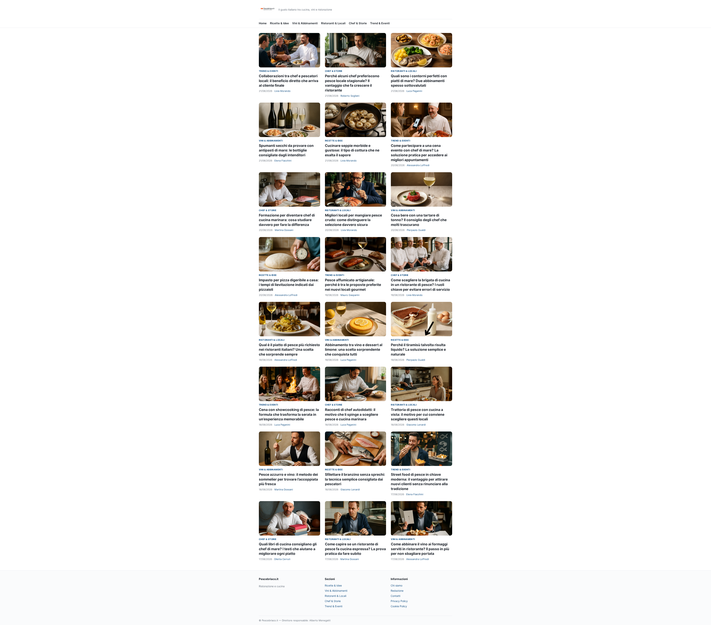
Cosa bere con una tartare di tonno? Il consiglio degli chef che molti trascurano (419, 220)
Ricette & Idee (279, 23)
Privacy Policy (399, 601)
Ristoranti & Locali (333, 23)
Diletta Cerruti (282, 559)
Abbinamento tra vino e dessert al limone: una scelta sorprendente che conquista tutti (353, 349)
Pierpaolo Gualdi (416, 230)
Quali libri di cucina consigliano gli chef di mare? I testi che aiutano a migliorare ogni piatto (288, 549)
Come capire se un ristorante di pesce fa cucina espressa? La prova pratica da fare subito (355, 549)
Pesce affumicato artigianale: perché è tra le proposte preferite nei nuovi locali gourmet (353, 285)
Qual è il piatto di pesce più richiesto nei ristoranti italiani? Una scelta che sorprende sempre (289, 349)
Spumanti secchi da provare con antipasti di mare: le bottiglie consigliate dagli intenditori (286, 150)
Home (263, 23)
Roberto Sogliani (350, 95)
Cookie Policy (399, 606)
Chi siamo (396, 585)
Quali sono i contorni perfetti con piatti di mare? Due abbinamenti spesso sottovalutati (419, 81)
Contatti (395, 595)
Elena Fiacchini (282, 160)
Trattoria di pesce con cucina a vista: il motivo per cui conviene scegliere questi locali (417, 414)
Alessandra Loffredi (418, 165)
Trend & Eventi (380, 23)
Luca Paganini (414, 90)
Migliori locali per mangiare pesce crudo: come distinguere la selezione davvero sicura (353, 220)
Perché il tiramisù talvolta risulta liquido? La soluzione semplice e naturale (418, 349)
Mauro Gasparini (350, 295)
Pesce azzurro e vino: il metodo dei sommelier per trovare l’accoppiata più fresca (288, 479)
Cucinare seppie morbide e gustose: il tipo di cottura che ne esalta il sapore (352, 150)
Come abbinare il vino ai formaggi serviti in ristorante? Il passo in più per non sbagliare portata (420, 549)
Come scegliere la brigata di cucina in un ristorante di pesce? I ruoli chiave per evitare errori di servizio (420, 285)
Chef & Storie (358, 23)
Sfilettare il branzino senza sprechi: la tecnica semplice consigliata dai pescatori (355, 479)
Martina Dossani (284, 230)
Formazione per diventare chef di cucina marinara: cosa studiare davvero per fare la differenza (287, 220)
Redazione (397, 590)
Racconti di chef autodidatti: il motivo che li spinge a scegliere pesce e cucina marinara (351, 414)
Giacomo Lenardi (416, 424)
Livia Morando (282, 90)
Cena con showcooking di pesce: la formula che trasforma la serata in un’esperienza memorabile (289, 414)
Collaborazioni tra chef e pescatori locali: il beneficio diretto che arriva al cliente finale (288, 81)
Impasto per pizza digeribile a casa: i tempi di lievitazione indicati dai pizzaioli (289, 285)
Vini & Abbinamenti (305, 23)
